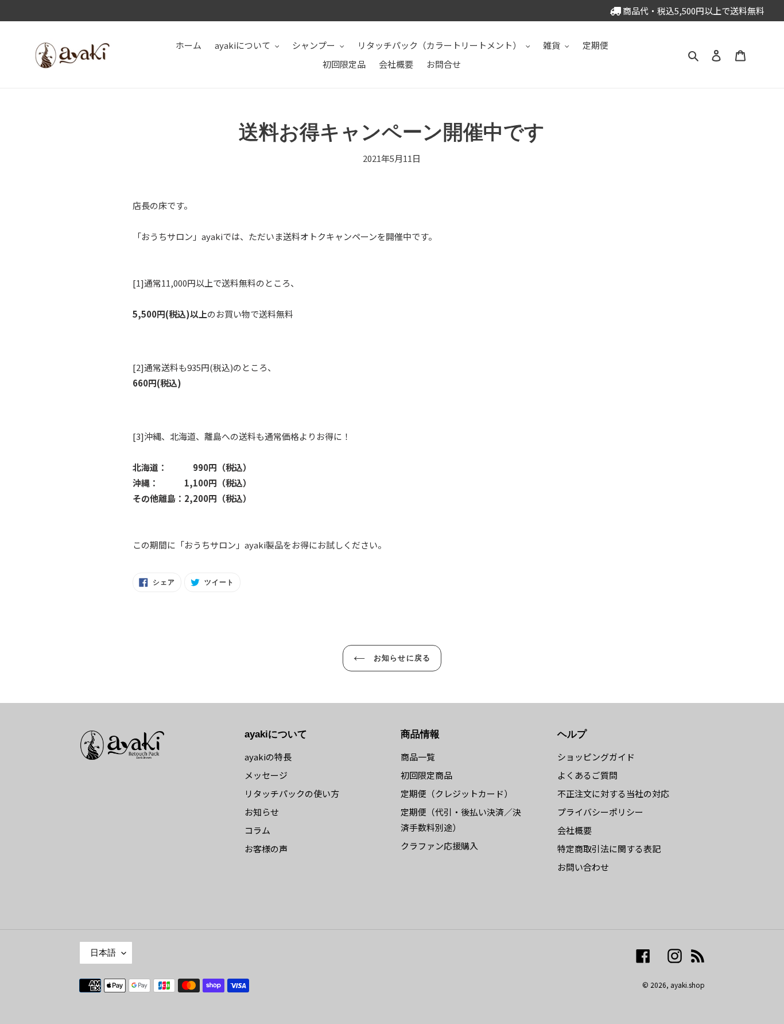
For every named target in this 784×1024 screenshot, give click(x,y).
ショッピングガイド (596, 757)
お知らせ (261, 812)
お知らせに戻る (400, 658)
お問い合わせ (583, 867)
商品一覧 (418, 757)
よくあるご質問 (587, 775)
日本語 (103, 952)
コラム (257, 830)
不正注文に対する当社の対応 (613, 793)
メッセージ (266, 775)
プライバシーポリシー (600, 812)
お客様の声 (266, 849)
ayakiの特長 (268, 757)
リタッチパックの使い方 (291, 793)
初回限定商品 (426, 775)
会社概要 (574, 830)
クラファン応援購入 (439, 846)
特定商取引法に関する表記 (609, 849)
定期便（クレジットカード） (457, 793)
